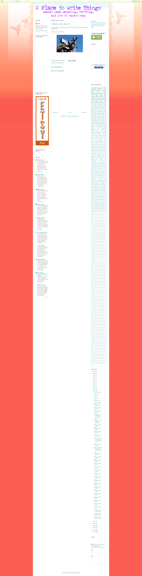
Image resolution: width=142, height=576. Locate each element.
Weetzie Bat (100, 239)
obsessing (103, 308)
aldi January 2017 (102, 245)
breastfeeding (103, 251)
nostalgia (103, 306)
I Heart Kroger (40, 204)
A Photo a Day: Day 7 (97, 497)
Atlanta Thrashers (102, 132)
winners (103, 208)
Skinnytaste (40, 160)
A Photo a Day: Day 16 (97, 467)
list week (98, 125)
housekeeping (102, 287)
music (92, 122)
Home (70, 112)
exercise (99, 276)
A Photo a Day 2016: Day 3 (97, 511)
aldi (105, 134)
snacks (92, 333)
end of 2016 (99, 269)
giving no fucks (99, 282)
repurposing (94, 324)
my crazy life (102, 196)
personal (94, 311)
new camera (93, 303)
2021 (94, 380)
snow (92, 203)
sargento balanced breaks (96, 327)
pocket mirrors (103, 315)
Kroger (98, 114)
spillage (92, 336)
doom (104, 263)
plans (100, 314)
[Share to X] (72, 60)
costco (103, 137)
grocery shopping (100, 117)
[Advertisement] (42, 326)
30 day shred (101, 211)
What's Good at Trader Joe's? (41, 218)
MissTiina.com (41, 285)
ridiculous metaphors (102, 324)
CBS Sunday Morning (95, 217)
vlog (103, 111)
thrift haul (103, 108)
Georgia (103, 223)
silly (97, 331)
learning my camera (95, 294)
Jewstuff (104, 226)
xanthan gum (99, 363)
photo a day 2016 (59, 62)
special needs (96, 88)
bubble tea (95, 253)
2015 (94, 521)
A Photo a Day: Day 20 (97, 454)
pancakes (99, 309)
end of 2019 (103, 270)
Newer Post (55, 112)
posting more (93, 318)
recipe (98, 163)
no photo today (98, 305)
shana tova (97, 330)
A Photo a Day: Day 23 (97, 435)
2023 (94, 376)
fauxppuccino (99, 278)
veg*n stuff (100, 357)
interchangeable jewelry (95, 291)
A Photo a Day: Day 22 (97, 445)
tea (104, 339)
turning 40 (98, 355)
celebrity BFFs (98, 184)
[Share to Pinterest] (75, 60)
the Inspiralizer (96, 343)
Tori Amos (93, 151)
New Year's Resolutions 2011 (98, 174)
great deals (101, 284)
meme (99, 107)
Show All (46, 297)
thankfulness (93, 342)
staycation (97, 203)
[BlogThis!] (70, 60)
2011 (94, 529)
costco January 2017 (96, 187)
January (96, 402)
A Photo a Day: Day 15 (97, 471)
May (95, 396)
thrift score (97, 110)
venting (101, 95)
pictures (92, 312)
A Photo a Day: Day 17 (97, 464)
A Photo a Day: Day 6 (97, 501)
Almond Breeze (101, 212)
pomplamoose (101, 199)
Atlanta (97, 214)
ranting (103, 321)
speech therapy (102, 334)
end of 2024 (101, 272)
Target (103, 236)
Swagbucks (98, 236)
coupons (104, 105)
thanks (103, 203)
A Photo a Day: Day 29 (97, 411)
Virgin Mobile (103, 238)
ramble (98, 105)
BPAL (101, 214)
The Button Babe (101, 180)
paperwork (104, 309)
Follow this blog (99, 67)
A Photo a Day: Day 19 (97, 457)
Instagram (103, 224)
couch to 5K (102, 260)
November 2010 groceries (97, 177)
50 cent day (96, 166)
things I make (93, 351)
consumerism (93, 259)
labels (103, 293)
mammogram (93, 297)
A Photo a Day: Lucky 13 (97, 477)
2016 (96, 211)
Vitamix (99, 151)
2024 (94, 373)
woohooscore (94, 209)
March (95, 398)
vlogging (104, 146)
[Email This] (69, 60)
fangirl (104, 276)
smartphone (102, 331)
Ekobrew (93, 148)
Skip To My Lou (41, 259)
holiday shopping (94, 287)
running (94, 144)
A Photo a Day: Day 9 (97, 491)
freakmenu (97, 189)
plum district (97, 315)
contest (93, 96)
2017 (94, 388)
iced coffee (102, 288)
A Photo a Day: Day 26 (97, 425)
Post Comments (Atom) (73, 116)
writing (100, 209)
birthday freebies (102, 250)
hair (105, 284)
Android (92, 214)
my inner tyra (99, 300)
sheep (103, 330)
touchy (103, 205)
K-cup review (103, 169)
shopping (93, 331)
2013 (94, 525)
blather (104, 151)
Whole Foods (94, 181)
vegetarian (95, 165)
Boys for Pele (102, 215)
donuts (99, 263)
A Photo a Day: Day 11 (97, 484)
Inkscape (98, 224)
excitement (94, 276)
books (98, 102)
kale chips (98, 293)
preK (105, 318)
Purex (99, 123)
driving (92, 157)
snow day (98, 333)
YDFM (102, 129)
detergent (94, 263)
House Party (95, 169)
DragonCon (93, 221)
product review (103, 142)
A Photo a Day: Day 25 (97, 429)
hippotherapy (96, 190)
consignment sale (100, 154)
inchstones (103, 190)
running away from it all (97, 325)
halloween (94, 285)
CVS (94, 134)
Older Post (84, 112)
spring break (103, 336)
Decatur (93, 168)
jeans (94, 192)
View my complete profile (42, 30)
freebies (99, 141)
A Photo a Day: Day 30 (97, 408)
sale (104, 325)
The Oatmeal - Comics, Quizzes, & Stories (42, 274)
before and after (94, 250)
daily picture (94, 138)
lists (94, 107)
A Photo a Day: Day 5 (97, 504)
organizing (93, 309)
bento (100, 135)
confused (93, 257)
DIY (98, 218)
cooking (100, 259)
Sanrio (94, 235)
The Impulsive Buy (42, 232)
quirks (92, 321)
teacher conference (95, 340)
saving (101, 101)
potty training (100, 318)
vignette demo (99, 206)
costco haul (94, 156)
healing (103, 285)
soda (96, 334)
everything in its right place (100, 275)
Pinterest (103, 150)
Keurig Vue (95, 171)
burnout (100, 253)
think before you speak (96, 352)
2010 (94, 531)
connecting (101, 257)
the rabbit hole (94, 348)
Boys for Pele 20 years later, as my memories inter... (98, 440)
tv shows (103, 355)
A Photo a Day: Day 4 (97, 507)
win (97, 361)
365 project (94, 113)
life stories (99, 192)
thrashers (99, 354)
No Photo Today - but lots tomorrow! (98, 421)
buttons (102, 183)
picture (102, 160)
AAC (92, 102)
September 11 (99, 235)
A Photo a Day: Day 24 (97, 432)
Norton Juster (97, 230)
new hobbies (100, 303)
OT (102, 230)
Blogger (78, 572)
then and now (102, 349)
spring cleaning (96, 337)
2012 (94, 527)
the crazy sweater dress (99, 345)
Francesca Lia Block (101, 168)
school (104, 327)
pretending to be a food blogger (98, 200)
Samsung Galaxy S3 (102, 233)
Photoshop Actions (95, 178)
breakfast (98, 251)
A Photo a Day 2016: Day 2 (97, 514)
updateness (103, 163)
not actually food (94, 308)
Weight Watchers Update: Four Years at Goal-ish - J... (98, 449)
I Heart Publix (40, 174)
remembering (96, 202)
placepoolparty (94, 314)
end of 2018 (97, 270)
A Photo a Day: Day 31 (97, 405)
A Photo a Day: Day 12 (97, 481)
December (96, 392)
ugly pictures (93, 357)
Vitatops (94, 239)
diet (100, 138)
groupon (93, 159)
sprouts (103, 337)
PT (95, 232)
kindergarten (94, 160)
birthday (93, 120)
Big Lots (103, 166)
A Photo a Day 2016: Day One (98, 517)
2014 (94, 523)
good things (94, 284)
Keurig (98, 104)
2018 (94, 386)
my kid (92, 198)
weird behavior (100, 358)
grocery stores (95, 131)
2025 (94, 371)
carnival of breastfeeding (100, 254)
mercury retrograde (94, 299)
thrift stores (94, 98)
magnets (96, 296)
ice (97, 288)
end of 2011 (104, 266)
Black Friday (102, 147)
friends (96, 281)
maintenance (102, 296)
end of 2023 (94, 272)
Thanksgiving (93, 238)
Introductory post (94, 226)
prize (94, 163)
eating (92, 266)
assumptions (93, 248)
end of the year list (99, 273)
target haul (99, 339)
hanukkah (104, 189)
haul (99, 285)
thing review (98, 146)
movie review (94, 196)
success (92, 339)
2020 (94, 382)
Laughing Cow (96, 227)
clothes (101, 96)
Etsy (98, 148)
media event (101, 297)
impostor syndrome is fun (97, 290)
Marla (38, 23)
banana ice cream (101, 248)
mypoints (103, 302)
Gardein (98, 223)
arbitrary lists (100, 119)
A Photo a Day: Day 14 (97, 474)
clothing (97, 137)
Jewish (100, 226)
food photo (97, 279)
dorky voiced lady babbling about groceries (98, 140)
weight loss (95, 147)
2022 (94, 378)
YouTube (101, 181)
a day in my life (98, 241)
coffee (103, 186)
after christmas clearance (96, 244)
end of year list (101, 120)
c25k (92, 184)
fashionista (93, 278)
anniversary (103, 247)
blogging (92, 251)
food (97, 157)
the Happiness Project (102, 342)
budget (94, 153)
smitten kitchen (41, 246)
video (92, 206)
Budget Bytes (40, 189)
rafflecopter (98, 321)
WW (103, 114)
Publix (92, 119)
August (96, 394)
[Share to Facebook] (73, 60)
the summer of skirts (95, 205)
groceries (102, 157)
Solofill (98, 122)
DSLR (102, 218)
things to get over (101, 351)
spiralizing (98, 336)
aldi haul (95, 135)
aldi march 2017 (96, 247)
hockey (101, 159)
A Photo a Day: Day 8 (97, 494)
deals (103, 122)
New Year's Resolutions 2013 (98, 175)
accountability (102, 242)
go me (105, 282)
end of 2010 (97, 266)
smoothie (103, 98)
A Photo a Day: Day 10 (97, 487)
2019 (94, 384)
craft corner (102, 156)
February (96, 400)
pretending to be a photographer (98, 162)
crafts (92, 116)
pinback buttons (100, 312)
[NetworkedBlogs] (98, 65)
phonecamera (101, 311)
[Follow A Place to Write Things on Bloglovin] (98, 34)
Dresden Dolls (100, 221)
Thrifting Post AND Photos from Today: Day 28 (97, 416)
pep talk (98, 198)
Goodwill (92, 224)
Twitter (99, 238)
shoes (103, 202)
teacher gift (103, 340)
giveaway (93, 123)
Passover (99, 232)
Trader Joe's (100, 134)
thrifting (94, 90)
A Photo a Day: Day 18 (97, 460)
